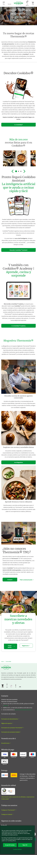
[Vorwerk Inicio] (18, 3)
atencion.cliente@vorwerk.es (23, 710)
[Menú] (14, 789)
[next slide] (24, 171)
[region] (17, 840)
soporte (5, 705)
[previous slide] (12, 171)
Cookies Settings (17, 849)
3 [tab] (21, 171)
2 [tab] (18, 171)
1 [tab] (16, 171)
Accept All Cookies (9, 845)
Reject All (25, 845)
